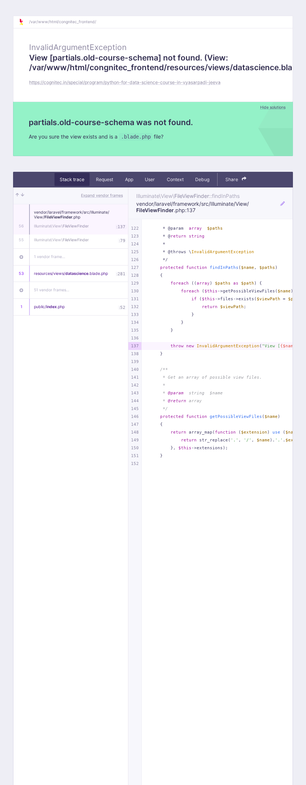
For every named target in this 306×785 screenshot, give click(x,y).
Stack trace (72, 179)
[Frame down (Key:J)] (23, 196)
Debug (202, 179)
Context (175, 179)
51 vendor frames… (51, 290)
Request (104, 179)
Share (232, 179)
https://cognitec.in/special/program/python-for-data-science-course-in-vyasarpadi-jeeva (125, 82)
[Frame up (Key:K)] (17, 196)
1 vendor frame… (49, 256)
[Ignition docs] (24, 22)
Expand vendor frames (102, 195)
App (129, 179)
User (150, 179)
